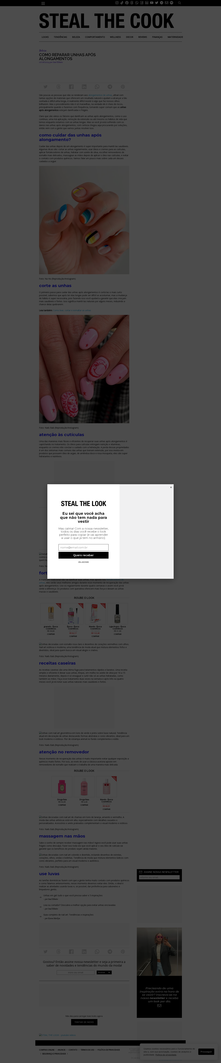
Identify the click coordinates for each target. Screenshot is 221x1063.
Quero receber (83, 555)
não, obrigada (83, 562)
